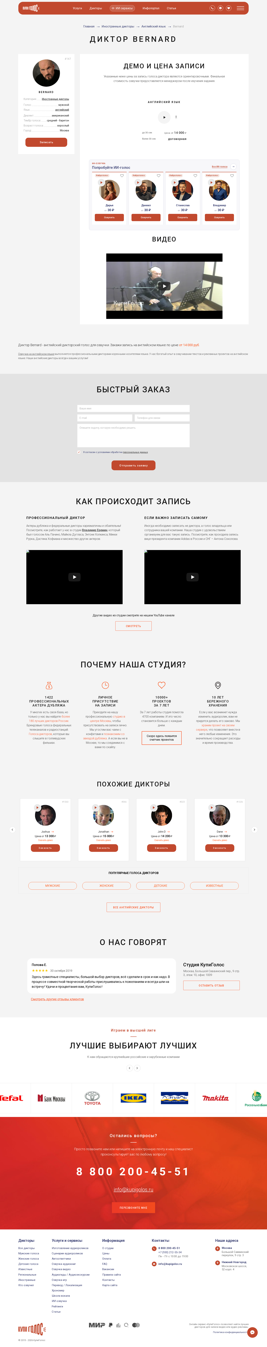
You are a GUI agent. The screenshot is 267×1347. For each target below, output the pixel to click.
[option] (109, 198)
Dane (220, 831)
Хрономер (58, 1290)
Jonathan (103, 831)
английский (62, 109)
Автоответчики (61, 1258)
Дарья (109, 205)
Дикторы (96, 8)
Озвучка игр (59, 1280)
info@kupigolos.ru (133, 1189)
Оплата (106, 1258)
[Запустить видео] (164, 286)
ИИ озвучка (59, 1301)
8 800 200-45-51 (133, 1171)
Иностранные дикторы (55, 99)
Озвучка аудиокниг (64, 1264)
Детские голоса (28, 1264)
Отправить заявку (133, 465)
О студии (108, 1248)
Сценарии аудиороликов (67, 1253)
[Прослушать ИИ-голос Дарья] (101, 182)
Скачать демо (45, 840)
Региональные (27, 1274)
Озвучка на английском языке (36, 354)
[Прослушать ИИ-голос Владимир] (211, 182)
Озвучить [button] (109, 217)
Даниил (146, 205)
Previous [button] (12, 829)
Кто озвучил (26, 1285)
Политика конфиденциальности (231, 1332)
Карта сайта (109, 1285)
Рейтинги (57, 1306)
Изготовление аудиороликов (70, 1248)
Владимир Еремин (94, 530)
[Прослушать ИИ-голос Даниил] (138, 182)
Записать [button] (46, 142)
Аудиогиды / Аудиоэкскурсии (71, 1274)
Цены (105, 1253)
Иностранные (26, 1280)
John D (162, 831)
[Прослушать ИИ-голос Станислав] (175, 182)
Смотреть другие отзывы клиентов (57, 999)
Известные (214, 885)
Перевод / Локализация (67, 1285)
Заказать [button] (45, 848)
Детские (160, 885)
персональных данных (135, 452)
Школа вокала (61, 1295)
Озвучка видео (61, 1269)
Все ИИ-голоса (219, 166)
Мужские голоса (28, 1253)
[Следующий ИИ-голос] (233, 167)
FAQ (104, 1264)
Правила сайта (111, 1274)
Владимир (219, 205)
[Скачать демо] (176, 117)
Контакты (108, 1280)
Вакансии (108, 1269)
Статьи (171, 8)
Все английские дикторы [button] (133, 907)
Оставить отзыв (211, 985)
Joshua (45, 831)
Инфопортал (151, 8)
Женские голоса (28, 1258)
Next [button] (254, 829)
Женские (107, 885)
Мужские (52, 885)
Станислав (183, 205)
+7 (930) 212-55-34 (169, 1252)
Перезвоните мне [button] (133, 1207)
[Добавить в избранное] (122, 175)
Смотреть (133, 626)
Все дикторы (26, 1248)
